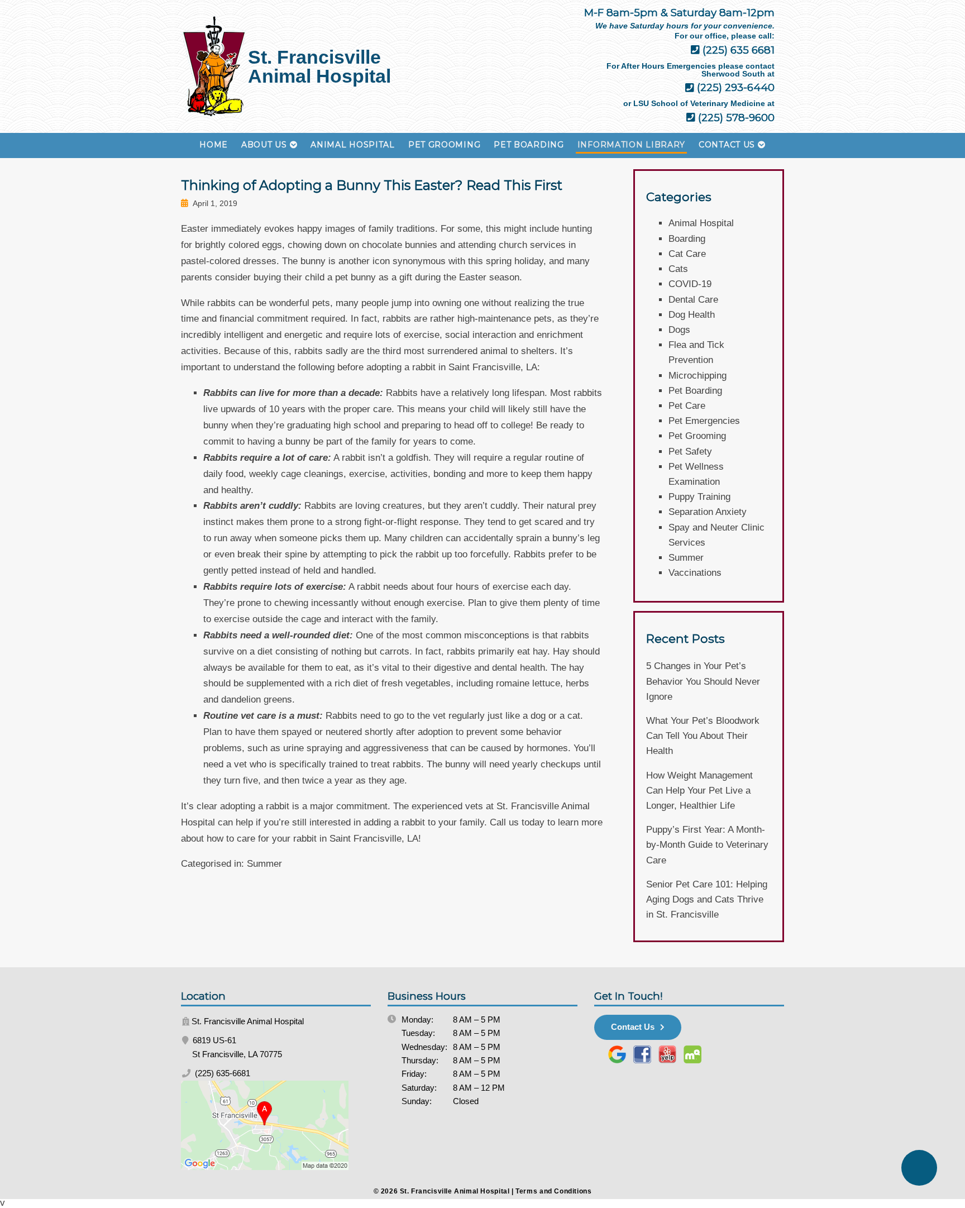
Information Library (631, 145)
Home (213, 145)
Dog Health (691, 314)
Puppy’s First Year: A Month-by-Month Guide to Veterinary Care (707, 844)
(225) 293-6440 (734, 87)
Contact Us (727, 145)
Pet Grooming (444, 145)
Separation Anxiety (707, 512)
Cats (678, 269)
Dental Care (693, 299)
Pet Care (686, 405)
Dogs (679, 329)
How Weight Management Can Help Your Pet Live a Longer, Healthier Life (699, 790)
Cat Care (687, 254)
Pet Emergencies (704, 421)
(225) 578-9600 (735, 117)
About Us (264, 145)
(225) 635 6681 (737, 50)
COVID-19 (689, 284)
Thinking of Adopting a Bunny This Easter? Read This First (371, 185)
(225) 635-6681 (221, 1073)
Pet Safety (690, 451)
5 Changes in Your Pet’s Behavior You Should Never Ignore (703, 681)
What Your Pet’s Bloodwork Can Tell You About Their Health (702, 735)
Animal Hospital (352, 145)
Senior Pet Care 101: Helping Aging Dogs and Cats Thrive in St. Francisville (706, 899)
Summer (264, 863)
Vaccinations (695, 572)
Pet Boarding (528, 145)
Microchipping (697, 375)
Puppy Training (699, 496)
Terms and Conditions (553, 1191)
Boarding (686, 238)
